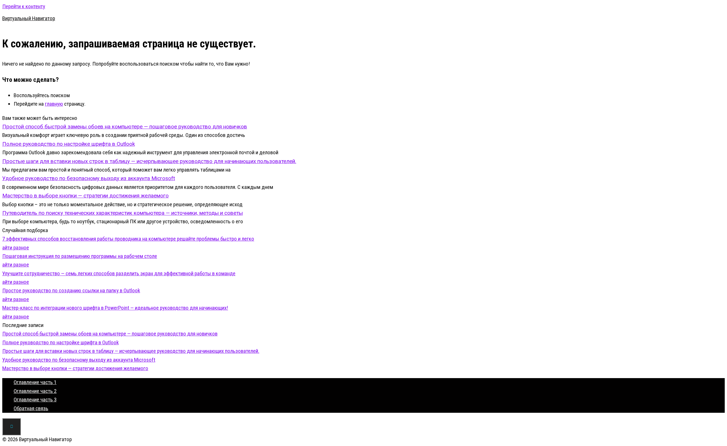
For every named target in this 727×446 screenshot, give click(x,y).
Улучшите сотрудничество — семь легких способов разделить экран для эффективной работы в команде (118, 273)
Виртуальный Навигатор (28, 18)
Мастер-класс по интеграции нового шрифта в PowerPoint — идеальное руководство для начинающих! (115, 308)
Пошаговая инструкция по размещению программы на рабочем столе (79, 256)
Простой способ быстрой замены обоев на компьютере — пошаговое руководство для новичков (110, 333)
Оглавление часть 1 (35, 382)
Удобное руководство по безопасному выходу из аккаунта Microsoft (78, 360)
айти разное (15, 247)
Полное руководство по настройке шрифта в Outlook (60, 342)
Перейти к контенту (23, 6)
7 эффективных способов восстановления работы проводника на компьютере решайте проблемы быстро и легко (128, 238)
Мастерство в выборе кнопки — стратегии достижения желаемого (75, 368)
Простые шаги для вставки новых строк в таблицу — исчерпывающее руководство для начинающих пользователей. (130, 351)
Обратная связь (31, 408)
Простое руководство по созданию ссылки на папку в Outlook (71, 290)
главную (54, 104)
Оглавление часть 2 (35, 391)
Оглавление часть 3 (35, 399)
